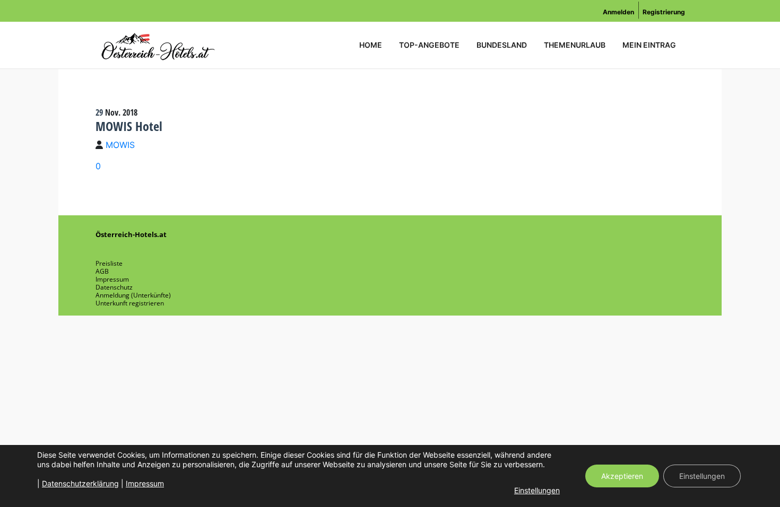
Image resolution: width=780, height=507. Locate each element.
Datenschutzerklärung (80, 483)
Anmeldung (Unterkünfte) (133, 295)
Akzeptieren (622, 475)
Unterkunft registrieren (130, 303)
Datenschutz (114, 287)
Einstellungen (537, 490)
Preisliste (109, 263)
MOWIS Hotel (129, 126)
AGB (102, 271)
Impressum (112, 279)
